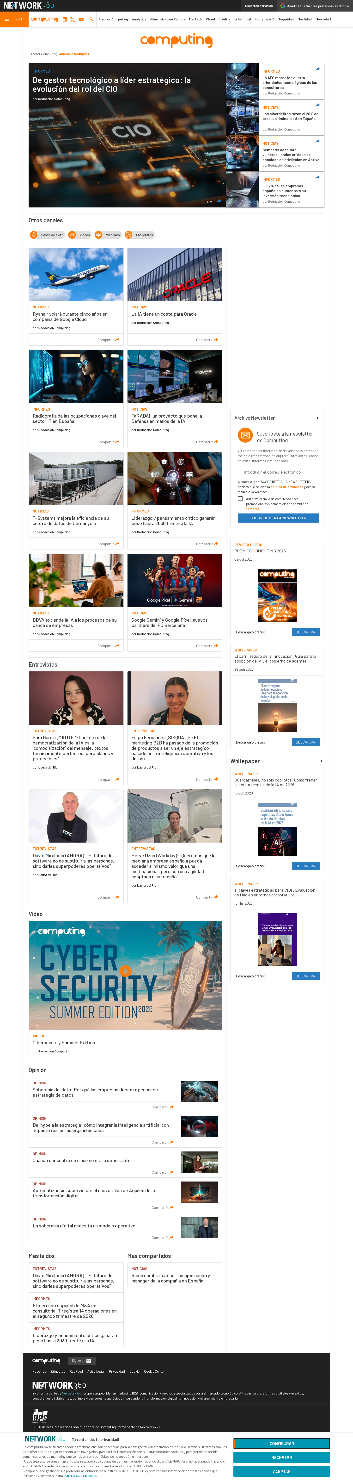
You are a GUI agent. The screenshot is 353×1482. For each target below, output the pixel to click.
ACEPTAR (282, 1471)
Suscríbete (278, 518)
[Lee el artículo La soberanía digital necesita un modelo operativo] (125, 1228)
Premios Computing (113, 19)
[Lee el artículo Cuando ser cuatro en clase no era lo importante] (125, 1162)
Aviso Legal (95, 1371)
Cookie (134, 1371)
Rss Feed (76, 1371)
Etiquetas (58, 1371)
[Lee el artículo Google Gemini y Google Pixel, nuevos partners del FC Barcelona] (175, 602)
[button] (14, 19)
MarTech (195, 19)
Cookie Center (154, 1371)
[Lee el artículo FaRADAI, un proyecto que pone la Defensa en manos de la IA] (175, 398)
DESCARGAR (306, 632)
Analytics (139, 19)
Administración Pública (167, 19)
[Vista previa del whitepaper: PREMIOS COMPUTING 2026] (277, 595)
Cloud (210, 19)
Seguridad (286, 19)
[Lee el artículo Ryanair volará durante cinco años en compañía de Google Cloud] (76, 296)
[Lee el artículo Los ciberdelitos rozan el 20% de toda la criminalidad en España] (275, 117)
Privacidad (117, 1371)
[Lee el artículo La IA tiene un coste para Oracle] (175, 296)
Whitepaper (245, 761)
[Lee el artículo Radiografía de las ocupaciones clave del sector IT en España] (76, 398)
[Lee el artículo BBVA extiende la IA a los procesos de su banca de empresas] (76, 602)
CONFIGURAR (282, 1443)
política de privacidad (287, 487)
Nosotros (39, 1371)
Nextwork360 (72, 1393)
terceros (252, 509)
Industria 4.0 (264, 19)
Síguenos (79, 1360)
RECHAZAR (282, 1457)
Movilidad (305, 19)
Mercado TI (324, 19)
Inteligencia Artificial (235, 19)
